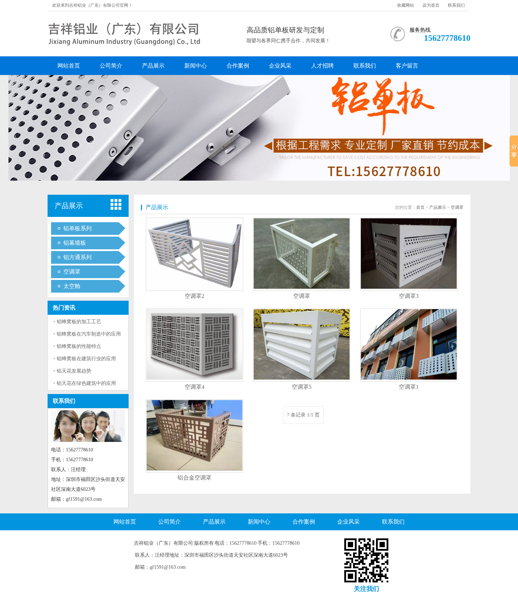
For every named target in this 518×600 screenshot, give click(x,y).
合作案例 (238, 66)
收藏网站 (405, 5)
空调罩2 (194, 296)
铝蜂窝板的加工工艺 (79, 321)
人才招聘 (322, 66)
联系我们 (456, 5)
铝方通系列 (77, 257)
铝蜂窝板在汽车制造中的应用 (89, 334)
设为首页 (431, 5)
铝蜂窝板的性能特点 (79, 346)
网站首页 (68, 66)
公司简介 (111, 66)
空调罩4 (194, 387)
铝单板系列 (77, 228)
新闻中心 (195, 66)
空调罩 (71, 272)
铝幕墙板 (74, 243)
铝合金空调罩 (194, 478)
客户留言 (407, 66)
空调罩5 (302, 387)
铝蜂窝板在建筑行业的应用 (86, 358)
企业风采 (280, 66)
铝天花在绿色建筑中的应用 (86, 383)
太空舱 (71, 286)
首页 (420, 207)
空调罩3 (409, 296)
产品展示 (153, 66)
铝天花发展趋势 (74, 371)
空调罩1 (409, 387)
